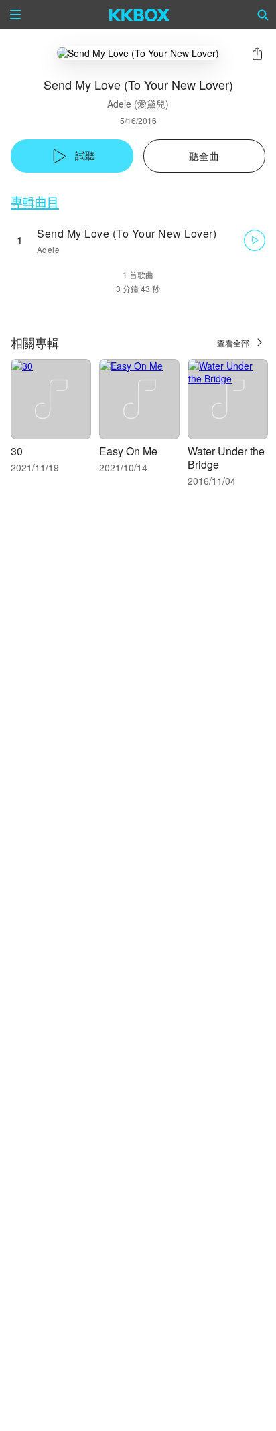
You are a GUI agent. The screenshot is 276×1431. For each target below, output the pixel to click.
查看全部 (233, 342)
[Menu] (15, 15)
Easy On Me (128, 451)
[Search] (263, 15)
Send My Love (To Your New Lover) (126, 233)
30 (17, 451)
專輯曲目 (35, 201)
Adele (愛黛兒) (138, 103)
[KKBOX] (140, 14)
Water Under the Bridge (226, 457)
